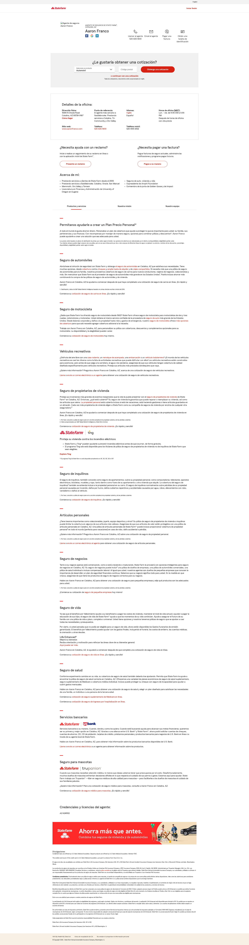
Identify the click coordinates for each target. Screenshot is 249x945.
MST (177, 110)
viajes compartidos (141, 269)
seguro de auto (152, 318)
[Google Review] (92, 35)
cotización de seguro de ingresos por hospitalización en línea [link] (98, 702)
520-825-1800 (100, 129)
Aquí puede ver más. (69, 645)
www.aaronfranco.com (72, 129)
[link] (151, 38)
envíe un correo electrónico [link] (79, 747)
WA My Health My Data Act (62, 936)
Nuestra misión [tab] (124, 206)
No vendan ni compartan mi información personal (113, 936)
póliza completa (105, 870)
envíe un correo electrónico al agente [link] (83, 543)
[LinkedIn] (97, 35)
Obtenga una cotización (157, 69)
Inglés (129, 113)
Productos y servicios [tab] (76, 206)
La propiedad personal (91, 402)
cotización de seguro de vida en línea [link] (88, 655)
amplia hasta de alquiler (117, 269)
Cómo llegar (67, 118)
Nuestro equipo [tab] (172, 206)
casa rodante (93, 357)
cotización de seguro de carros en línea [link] (89, 294)
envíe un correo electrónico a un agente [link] (84, 375)
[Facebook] (86, 35)
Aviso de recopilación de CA (84, 936)
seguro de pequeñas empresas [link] (98, 592)
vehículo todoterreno (154, 357)
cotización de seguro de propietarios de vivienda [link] (93, 426)
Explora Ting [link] (65, 454)
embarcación (134, 357)
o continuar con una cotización (124, 76)
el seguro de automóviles (126, 266)
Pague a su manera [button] (152, 164)
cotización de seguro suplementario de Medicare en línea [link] (97, 697)
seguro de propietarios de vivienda (162, 397)
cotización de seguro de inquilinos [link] (86, 500)
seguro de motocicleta (159, 321)
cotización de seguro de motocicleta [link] (88, 336)
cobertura (86, 269)
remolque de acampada (113, 357)
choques (101, 269)
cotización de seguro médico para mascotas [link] (91, 791)
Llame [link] (62, 375)
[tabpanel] (124, 117)
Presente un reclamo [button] (75, 164)
